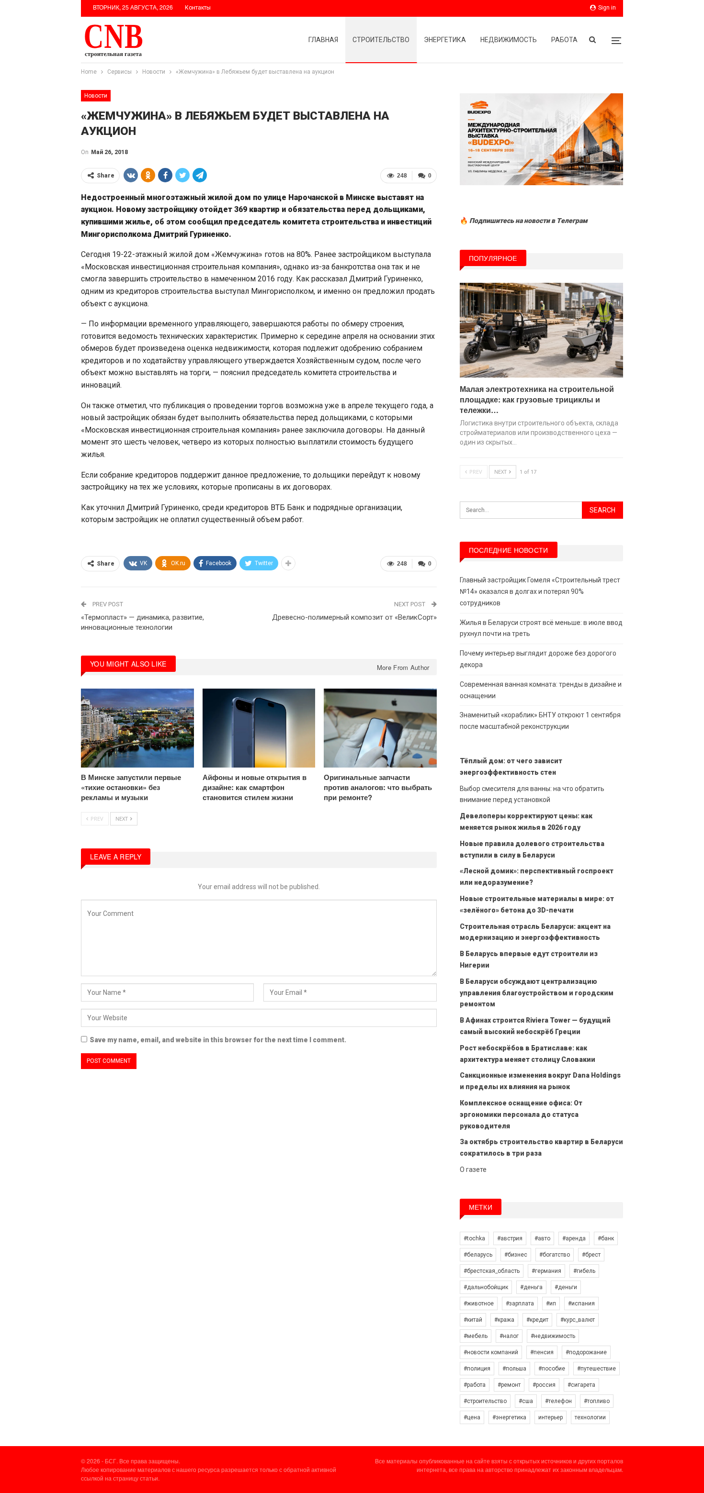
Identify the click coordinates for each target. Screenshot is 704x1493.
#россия (544, 1385)
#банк (606, 1238)
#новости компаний (491, 1352)
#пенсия (542, 1352)
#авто (542, 1238)
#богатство (554, 1254)
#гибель (584, 1271)
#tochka (474, 1238)
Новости (95, 95)
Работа (564, 40)
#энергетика (509, 1417)
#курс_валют (577, 1319)
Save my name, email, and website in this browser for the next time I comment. (218, 1040)
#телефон (558, 1401)
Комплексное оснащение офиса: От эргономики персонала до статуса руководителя (521, 1114)
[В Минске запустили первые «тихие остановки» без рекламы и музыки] (137, 728)
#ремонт (509, 1385)
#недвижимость (553, 1336)
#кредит (537, 1319)
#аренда (574, 1238)
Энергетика (445, 40)
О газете (473, 1169)
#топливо (597, 1401)
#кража (504, 1319)
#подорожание (586, 1352)
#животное (479, 1303)
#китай (473, 1319)
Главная (323, 40)
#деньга (531, 1287)
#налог (509, 1336)
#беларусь (478, 1254)
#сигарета (581, 1385)
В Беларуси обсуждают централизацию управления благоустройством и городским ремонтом (536, 993)
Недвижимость (508, 40)
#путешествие (596, 1368)
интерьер (550, 1417)
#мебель (476, 1336)
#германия (546, 1271)
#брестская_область (492, 1271)
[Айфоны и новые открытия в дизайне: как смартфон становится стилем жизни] (259, 728)
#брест (591, 1254)
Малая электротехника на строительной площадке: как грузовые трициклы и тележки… (537, 399)
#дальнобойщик (486, 1287)
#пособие (551, 1368)
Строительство (380, 40)
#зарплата (520, 1303)
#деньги (566, 1287)
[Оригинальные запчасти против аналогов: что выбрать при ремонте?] (380, 728)
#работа (475, 1385)
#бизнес (515, 1254)
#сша (526, 1401)
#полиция (477, 1368)
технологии (590, 1417)
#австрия (509, 1238)
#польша (514, 1368)
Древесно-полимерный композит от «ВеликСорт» (354, 617)
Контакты (198, 7)
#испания (581, 1303)
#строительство (485, 1401)
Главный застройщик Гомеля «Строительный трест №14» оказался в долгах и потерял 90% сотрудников (540, 591)
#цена (472, 1417)
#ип (551, 1303)
